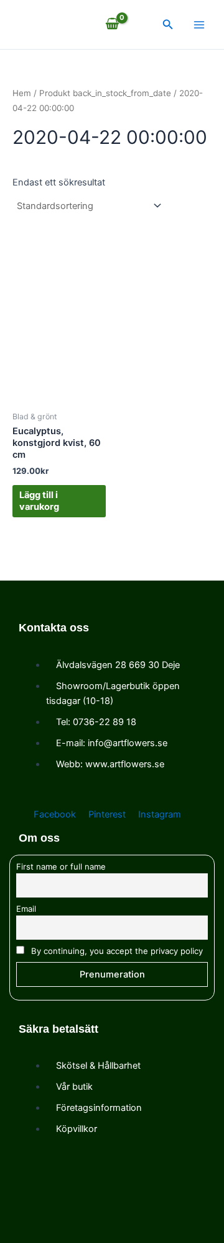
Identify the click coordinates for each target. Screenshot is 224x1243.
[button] (168, 24)
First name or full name (61, 866)
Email (26, 909)
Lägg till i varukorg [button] (39, 500)
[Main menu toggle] (199, 24)
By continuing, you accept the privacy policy (116, 951)
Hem (21, 93)
